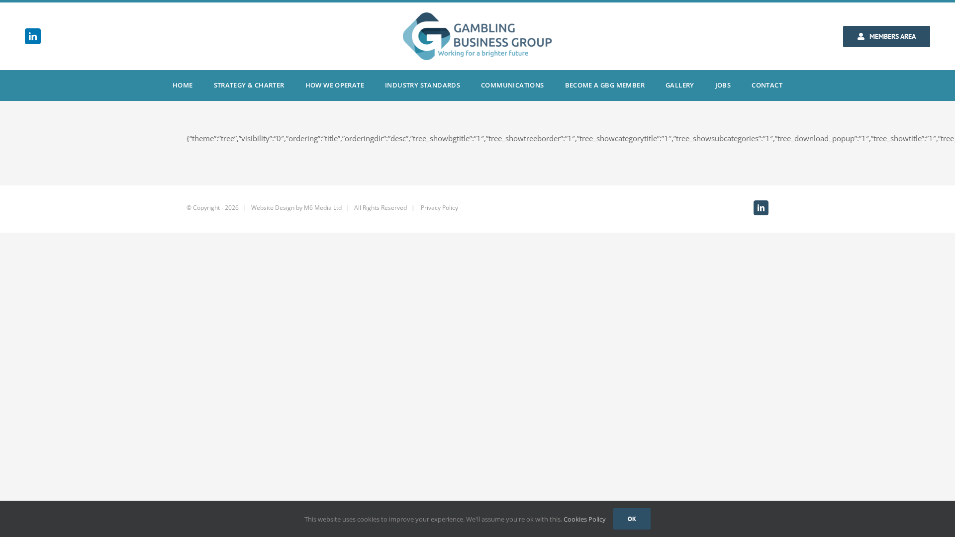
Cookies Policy (585, 519)
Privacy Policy (439, 207)
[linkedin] (33, 36)
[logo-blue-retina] (477, 16)
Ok (632, 519)
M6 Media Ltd (323, 207)
